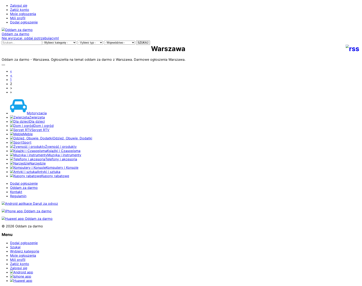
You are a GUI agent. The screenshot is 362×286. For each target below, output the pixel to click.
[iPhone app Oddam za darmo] (27, 211)
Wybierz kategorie (24, 251)
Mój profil (17, 18)
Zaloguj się (18, 5)
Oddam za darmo (24, 188)
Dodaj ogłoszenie (24, 22)
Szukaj (15, 247)
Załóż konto (19, 10)
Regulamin (18, 196)
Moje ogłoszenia (23, 14)
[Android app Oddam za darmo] (30, 203)
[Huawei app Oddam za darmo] (27, 218)
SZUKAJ (143, 42)
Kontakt (16, 192)
